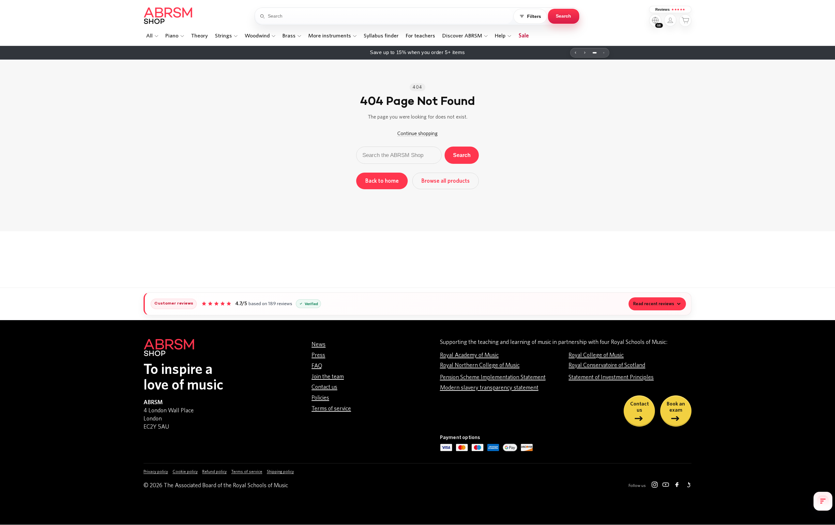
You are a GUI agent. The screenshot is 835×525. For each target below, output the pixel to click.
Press (318, 355)
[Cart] (685, 20)
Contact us (324, 387)
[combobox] (390, 16)
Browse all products (445, 181)
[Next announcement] (585, 53)
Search (462, 155)
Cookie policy (185, 472)
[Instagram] (654, 486)
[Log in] (670, 20)
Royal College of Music (596, 355)
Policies (320, 398)
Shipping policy (280, 472)
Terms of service (331, 409)
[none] (152, 35)
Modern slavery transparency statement (489, 388)
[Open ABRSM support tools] (822, 501)
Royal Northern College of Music (480, 365)
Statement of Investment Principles (611, 377)
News (318, 345)
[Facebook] (676, 486)
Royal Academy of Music (469, 355)
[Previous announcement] (576, 53)
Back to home (382, 181)
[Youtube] (665, 486)
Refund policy (214, 472)
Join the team (327, 377)
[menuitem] (152, 35)
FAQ (316, 366)
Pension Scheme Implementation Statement (493, 377)
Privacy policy (156, 472)
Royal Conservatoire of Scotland (607, 365)
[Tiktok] (687, 486)
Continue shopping (417, 133)
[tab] (595, 53)
